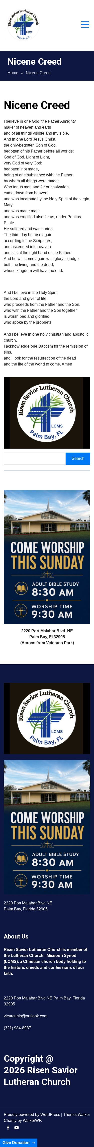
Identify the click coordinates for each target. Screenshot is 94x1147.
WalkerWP (32, 1120)
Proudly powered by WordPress (32, 1114)
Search (78, 458)
